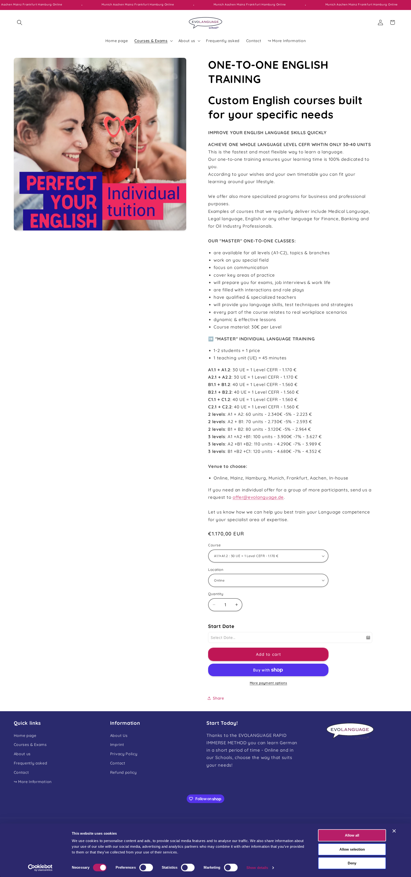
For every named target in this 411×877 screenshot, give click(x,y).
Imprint (117, 744)
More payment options (268, 683)
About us (22, 753)
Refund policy (123, 772)
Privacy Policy (123, 753)
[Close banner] (394, 831)
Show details (257, 868)
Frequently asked (30, 763)
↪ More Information (33, 781)
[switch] (146, 867)
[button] (20, 22)
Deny (352, 863)
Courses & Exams (30, 744)
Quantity (215, 594)
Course (214, 545)
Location (215, 569)
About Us (119, 735)
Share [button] (218, 698)
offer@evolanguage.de (258, 497)
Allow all (352, 835)
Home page (25, 735)
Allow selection (352, 849)
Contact (21, 772)
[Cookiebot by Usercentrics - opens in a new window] (40, 867)
